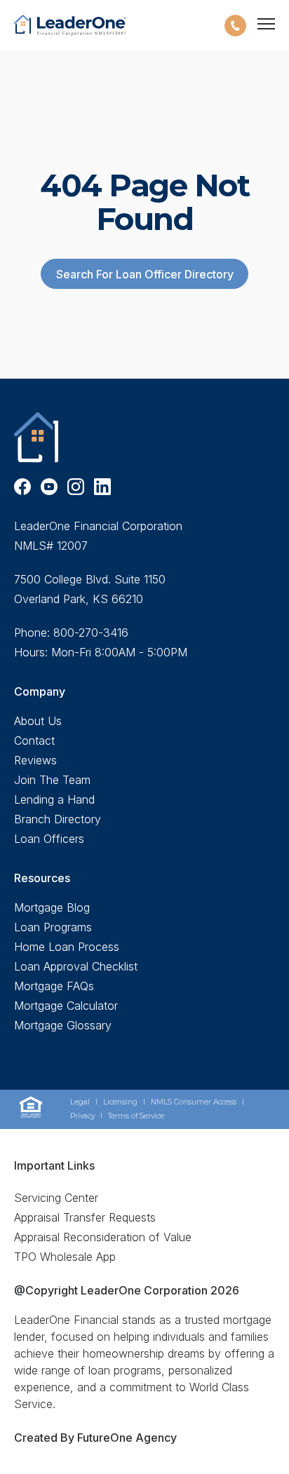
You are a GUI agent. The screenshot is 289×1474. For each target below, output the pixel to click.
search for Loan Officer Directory (145, 274)
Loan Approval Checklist (75, 966)
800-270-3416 (90, 633)
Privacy (82, 1116)
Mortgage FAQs (54, 986)
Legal (80, 1102)
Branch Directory (57, 819)
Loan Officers (49, 839)
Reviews (35, 760)
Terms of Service (136, 1116)
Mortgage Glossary (63, 1025)
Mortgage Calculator (66, 1006)
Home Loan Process (66, 947)
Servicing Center (56, 1198)
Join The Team (52, 780)
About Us (38, 721)
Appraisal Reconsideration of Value (102, 1237)
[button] (235, 25)
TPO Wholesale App (65, 1257)
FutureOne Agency (125, 1438)
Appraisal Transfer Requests (85, 1217)
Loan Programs (53, 927)
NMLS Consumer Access (193, 1102)
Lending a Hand (54, 799)
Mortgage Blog (52, 907)
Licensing (120, 1102)
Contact (34, 740)
